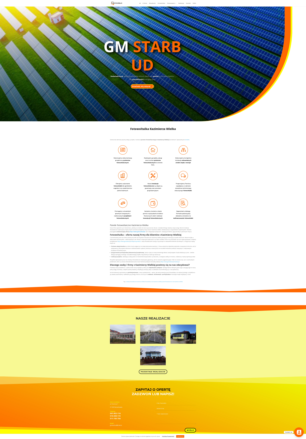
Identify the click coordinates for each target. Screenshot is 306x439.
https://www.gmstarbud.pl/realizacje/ (170, 261)
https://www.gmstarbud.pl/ (137, 231)
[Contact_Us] (299, 432)
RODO (194, 3)
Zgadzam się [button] (180, 436)
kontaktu (187, 139)
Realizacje (181, 3)
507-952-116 (115, 413)
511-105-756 (115, 418)
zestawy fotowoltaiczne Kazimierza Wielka (135, 281)
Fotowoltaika (161, 3)
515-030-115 (115, 416)
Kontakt (188, 3)
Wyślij (190, 430)
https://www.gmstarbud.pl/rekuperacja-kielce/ (129, 241)
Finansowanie (171, 3)
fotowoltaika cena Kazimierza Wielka (153, 281)
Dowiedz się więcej (141, 86)
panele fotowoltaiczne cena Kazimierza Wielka (172, 281)
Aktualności (152, 3)
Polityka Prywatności (168, 436)
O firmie (145, 3)
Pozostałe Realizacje (153, 372)
